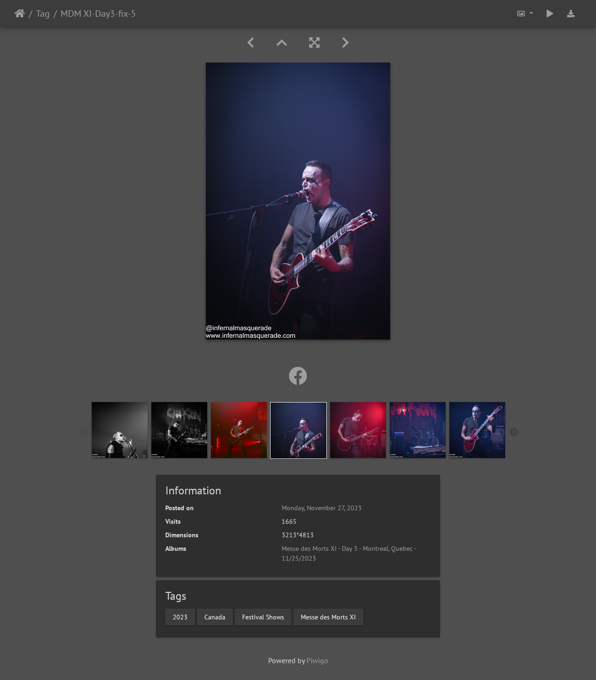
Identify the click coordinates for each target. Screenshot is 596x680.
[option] (119, 430)
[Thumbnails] (281, 42)
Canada (214, 616)
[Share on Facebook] (298, 376)
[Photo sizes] (524, 13)
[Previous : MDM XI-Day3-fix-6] (250, 42)
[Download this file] (571, 13)
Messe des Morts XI (328, 616)
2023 (180, 616)
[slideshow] (550, 13)
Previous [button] (83, 432)
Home (19, 14)
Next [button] (513, 432)
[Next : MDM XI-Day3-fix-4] (345, 42)
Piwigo (317, 660)
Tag (43, 13)
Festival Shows (263, 616)
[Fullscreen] (314, 42)
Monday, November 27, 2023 (322, 508)
